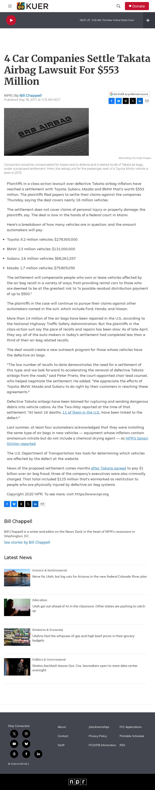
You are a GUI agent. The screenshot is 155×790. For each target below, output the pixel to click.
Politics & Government (49, 659)
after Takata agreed (108, 468)
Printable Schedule (132, 736)
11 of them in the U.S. (81, 412)
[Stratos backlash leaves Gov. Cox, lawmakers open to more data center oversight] (17, 667)
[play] (11, 20)
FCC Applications (131, 727)
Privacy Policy (98, 736)
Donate (138, 6)
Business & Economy (47, 630)
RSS (122, 745)
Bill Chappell (31, 95)
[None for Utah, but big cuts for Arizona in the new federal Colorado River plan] (17, 577)
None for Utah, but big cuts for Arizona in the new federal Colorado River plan (89, 576)
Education (39, 600)
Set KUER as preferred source (130, 94)
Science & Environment (49, 570)
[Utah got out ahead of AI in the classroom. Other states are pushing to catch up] (17, 607)
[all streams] (149, 20)
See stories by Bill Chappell (27, 542)
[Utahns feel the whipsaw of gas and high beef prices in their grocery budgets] (17, 637)
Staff (61, 745)
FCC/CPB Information (102, 745)
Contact (63, 736)
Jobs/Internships (99, 727)
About (62, 727)
